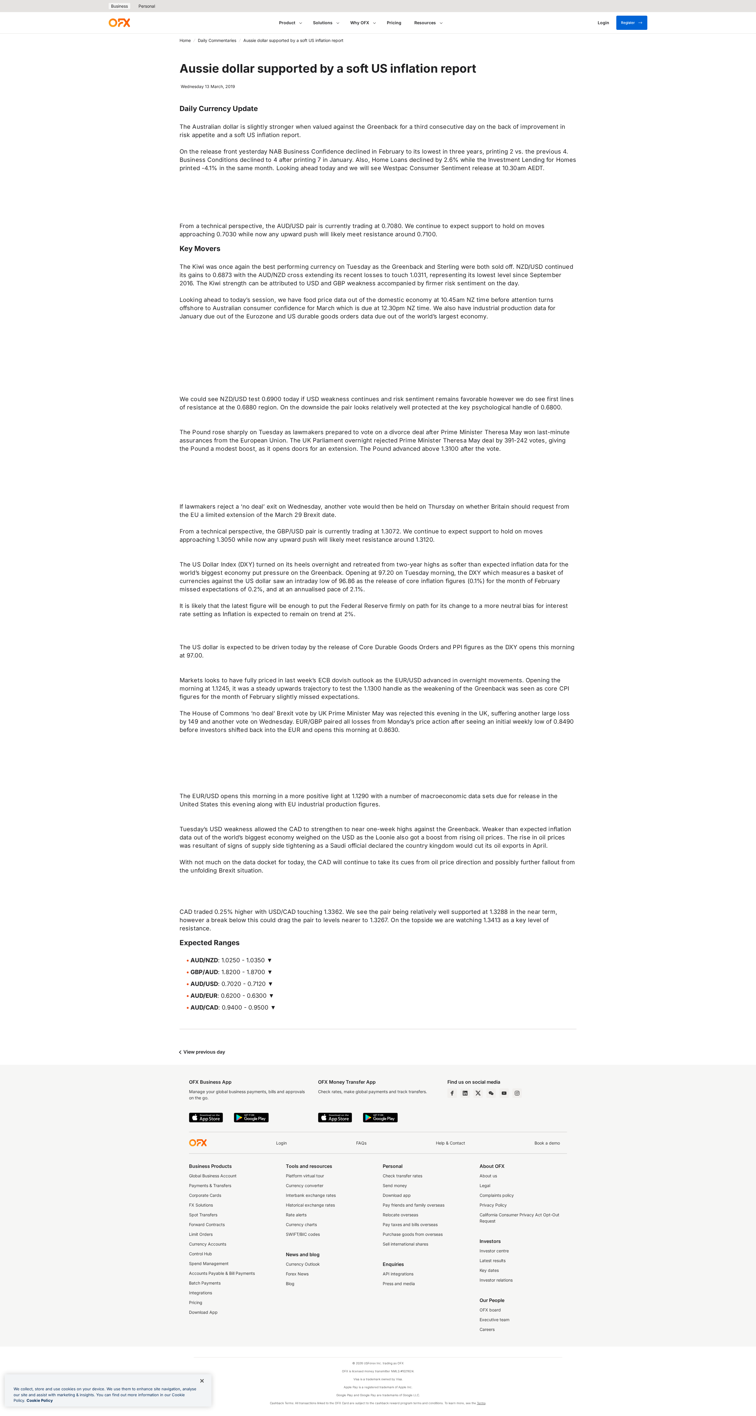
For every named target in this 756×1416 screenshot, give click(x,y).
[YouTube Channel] (504, 1093)
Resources (425, 22)
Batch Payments (205, 1282)
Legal (485, 1185)
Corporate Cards (205, 1195)
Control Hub (200, 1253)
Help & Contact (450, 1142)
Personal (147, 6)
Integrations (200, 1292)
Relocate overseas (400, 1214)
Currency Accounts (207, 1243)
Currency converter (304, 1185)
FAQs (361, 1142)
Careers (487, 1329)
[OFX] (119, 22)
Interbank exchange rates (311, 1195)
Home (185, 40)
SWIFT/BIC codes (303, 1234)
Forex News (297, 1273)
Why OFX (359, 22)
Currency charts (301, 1224)
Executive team (494, 1319)
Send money (395, 1185)
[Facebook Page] (452, 1093)
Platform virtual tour (305, 1175)
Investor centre (494, 1250)
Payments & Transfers (210, 1185)
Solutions (323, 22)
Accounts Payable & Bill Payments (222, 1273)
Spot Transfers (203, 1214)
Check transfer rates (402, 1175)
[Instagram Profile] (517, 1093)
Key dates (489, 1270)
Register (628, 22)
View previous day (203, 1052)
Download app (397, 1195)
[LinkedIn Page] (465, 1093)
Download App (203, 1312)
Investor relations (496, 1279)
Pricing (394, 22)
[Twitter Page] (478, 1093)
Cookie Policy (40, 1400)
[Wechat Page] (491, 1093)
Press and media (399, 1283)
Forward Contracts (207, 1224)
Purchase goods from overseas (413, 1234)
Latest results (493, 1260)
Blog (290, 1283)
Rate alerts (296, 1214)
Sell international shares (405, 1243)
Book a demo (547, 1142)
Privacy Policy (493, 1204)
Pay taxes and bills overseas (410, 1224)
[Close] (201, 1380)
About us (488, 1175)
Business (119, 6)
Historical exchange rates (310, 1204)
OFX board (490, 1309)
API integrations (398, 1273)
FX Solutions (201, 1204)
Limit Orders (201, 1234)
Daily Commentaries (217, 40)
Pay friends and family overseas (413, 1204)
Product (287, 22)
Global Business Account (213, 1175)
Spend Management (209, 1263)
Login (281, 1142)
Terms (481, 1403)
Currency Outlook (303, 1264)
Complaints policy (497, 1195)
